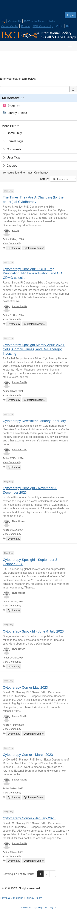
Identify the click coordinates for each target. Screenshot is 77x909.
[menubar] (38, 23)
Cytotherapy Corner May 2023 (25, 687)
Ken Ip (15, 230)
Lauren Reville (19, 306)
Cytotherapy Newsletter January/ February (34, 420)
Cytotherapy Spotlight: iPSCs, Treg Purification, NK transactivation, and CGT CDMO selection (33, 273)
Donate (25, 26)
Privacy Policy (33, 898)
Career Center (9, 26)
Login (70, 15)
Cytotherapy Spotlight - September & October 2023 (30, 561)
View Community (12, 243)
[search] (73, 89)
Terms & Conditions (11, 898)
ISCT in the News (34, 21)
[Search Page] (4, 21)
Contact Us (14, 21)
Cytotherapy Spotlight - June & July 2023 (33, 631)
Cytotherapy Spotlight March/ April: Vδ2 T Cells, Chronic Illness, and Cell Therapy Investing (34, 349)
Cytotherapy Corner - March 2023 (28, 754)
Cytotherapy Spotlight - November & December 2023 (30, 489)
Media (51, 21)
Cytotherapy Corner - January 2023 (29, 817)
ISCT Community (43, 26)
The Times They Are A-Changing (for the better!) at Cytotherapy (33, 199)
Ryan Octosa (18, 521)
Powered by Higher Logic (38, 907)
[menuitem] (4, 20)
